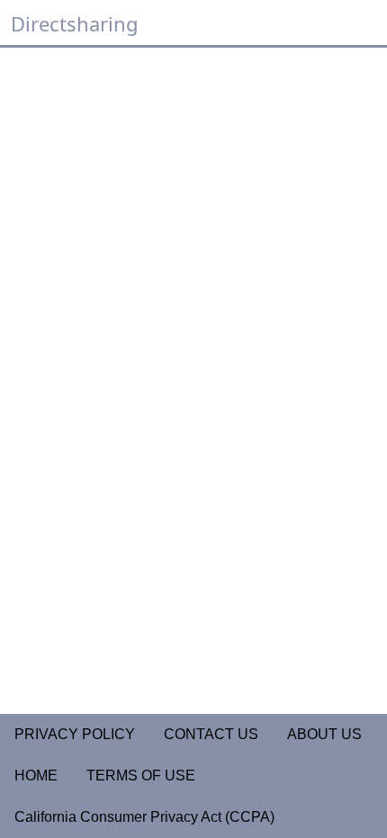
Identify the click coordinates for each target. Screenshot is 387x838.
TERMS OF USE (140, 775)
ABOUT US (324, 734)
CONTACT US (211, 734)
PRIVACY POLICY (74, 734)
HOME (36, 775)
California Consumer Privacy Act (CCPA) (144, 817)
